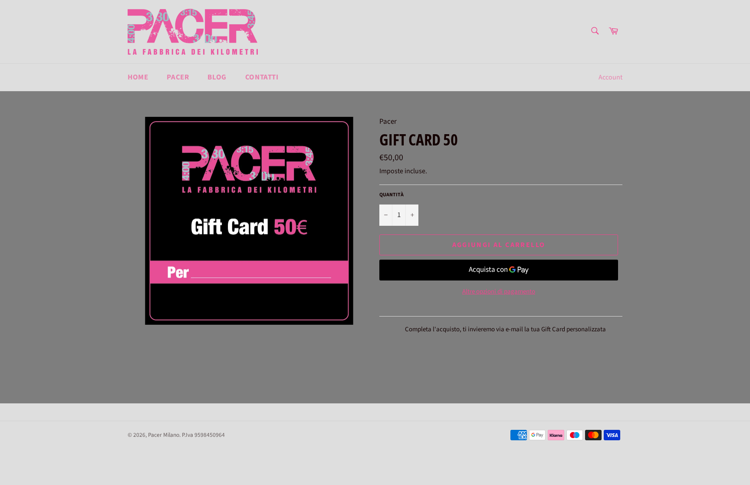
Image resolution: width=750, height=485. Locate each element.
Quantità (391, 194)
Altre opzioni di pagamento (498, 291)
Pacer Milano (163, 435)
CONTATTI (262, 77)
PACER (178, 77)
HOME (138, 77)
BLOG (216, 77)
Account (610, 77)
